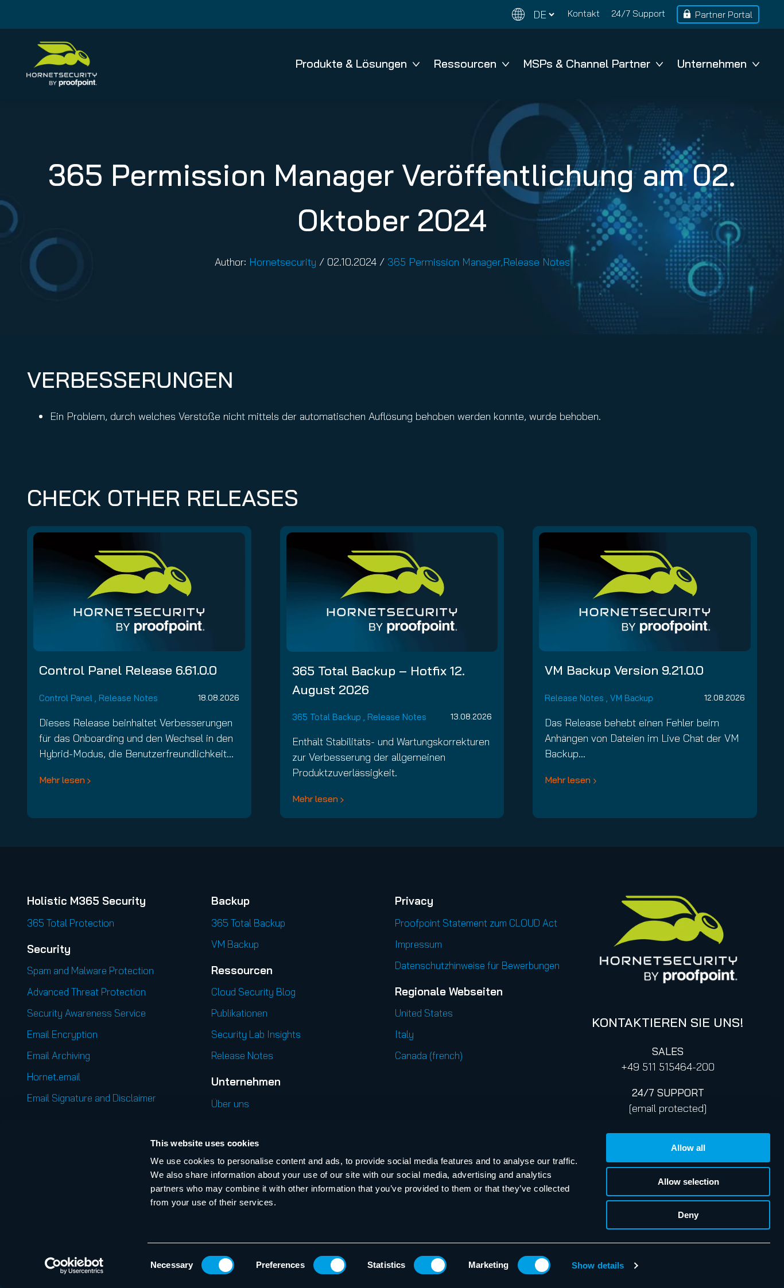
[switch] (329, 1265)
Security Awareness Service (86, 1013)
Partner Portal (723, 14)
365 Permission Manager (443, 262)
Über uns (230, 1104)
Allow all (688, 1148)
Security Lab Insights (256, 1034)
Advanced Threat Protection (86, 992)
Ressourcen (465, 63)
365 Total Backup (326, 716)
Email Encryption (62, 1034)
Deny (688, 1215)
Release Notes (536, 262)
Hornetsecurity (282, 262)
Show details (598, 1265)
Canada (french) (429, 1055)
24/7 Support (638, 13)
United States (424, 1013)
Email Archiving (58, 1055)
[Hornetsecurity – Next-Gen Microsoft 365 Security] (61, 64)
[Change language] (533, 14)
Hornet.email (53, 1077)
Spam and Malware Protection (90, 970)
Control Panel (65, 697)
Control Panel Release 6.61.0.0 (128, 670)
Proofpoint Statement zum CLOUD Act (476, 923)
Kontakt (584, 13)
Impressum (418, 944)
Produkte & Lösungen (351, 63)
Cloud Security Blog (253, 992)
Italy (404, 1034)
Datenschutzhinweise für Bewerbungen (477, 965)
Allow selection (688, 1181)
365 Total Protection (70, 923)
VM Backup (631, 697)
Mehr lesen (62, 779)
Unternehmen (712, 63)
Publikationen (239, 1013)
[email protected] (667, 1108)
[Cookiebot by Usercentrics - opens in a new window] (74, 1265)
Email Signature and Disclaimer (91, 1098)
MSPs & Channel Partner (586, 63)
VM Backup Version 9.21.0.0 (624, 670)
